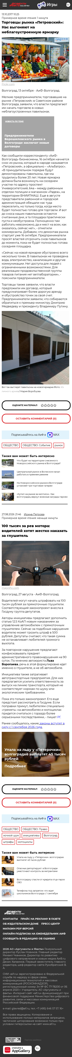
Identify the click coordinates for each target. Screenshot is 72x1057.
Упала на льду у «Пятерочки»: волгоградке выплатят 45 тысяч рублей (35, 754)
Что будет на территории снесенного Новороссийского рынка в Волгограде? (39, 462)
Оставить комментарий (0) (36, 418)
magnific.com (10, 588)
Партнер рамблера (33, 1040)
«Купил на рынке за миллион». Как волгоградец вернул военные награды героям (42, 495)
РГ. (59, 717)
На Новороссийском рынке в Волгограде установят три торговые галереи (39, 484)
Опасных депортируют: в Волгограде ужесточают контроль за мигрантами (37, 869)
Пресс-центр (50, 923)
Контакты (10, 918)
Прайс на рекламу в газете (40, 918)
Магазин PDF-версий (18, 928)
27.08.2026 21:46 (11, 514)
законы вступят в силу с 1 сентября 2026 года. (33, 725)
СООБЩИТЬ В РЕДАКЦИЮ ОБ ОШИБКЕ (29, 938)
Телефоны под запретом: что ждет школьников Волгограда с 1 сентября (37, 892)
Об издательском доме (20, 923)
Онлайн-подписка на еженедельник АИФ (34, 933)
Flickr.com (8, 84)
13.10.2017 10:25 (10, 14)
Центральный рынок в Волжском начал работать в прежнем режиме (38, 473)
